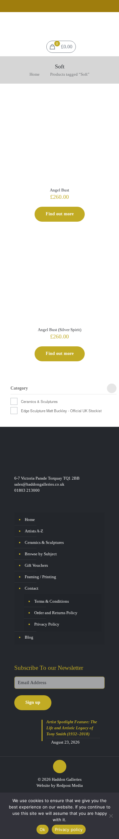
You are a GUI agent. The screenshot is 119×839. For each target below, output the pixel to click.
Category (19, 388)
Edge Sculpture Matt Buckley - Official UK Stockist (61, 410)
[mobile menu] (110, 24)
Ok (42, 829)
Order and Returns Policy (55, 612)
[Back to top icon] (59, 766)
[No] (111, 816)
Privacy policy (69, 829)
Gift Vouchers (36, 565)
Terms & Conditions (51, 601)
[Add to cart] (101, 100)
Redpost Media (69, 785)
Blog (29, 637)
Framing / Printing (40, 576)
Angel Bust (59, 190)
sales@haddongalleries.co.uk (39, 484)
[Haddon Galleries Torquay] (59, 24)
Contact (31, 588)
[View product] (101, 110)
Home (35, 74)
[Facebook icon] (55, 6)
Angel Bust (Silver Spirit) (59, 329)
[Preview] (101, 119)
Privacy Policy (46, 624)
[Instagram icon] (63, 6)
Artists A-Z (34, 531)
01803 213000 (27, 490)
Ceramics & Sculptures (39, 401)
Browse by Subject (41, 553)
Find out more (60, 213)
